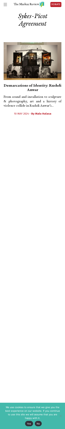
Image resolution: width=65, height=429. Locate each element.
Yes (29, 423)
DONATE (55, 4)
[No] (60, 416)
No (38, 423)
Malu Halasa (43, 113)
